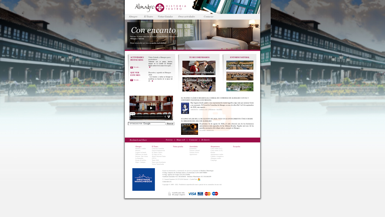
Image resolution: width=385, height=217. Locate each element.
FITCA (154, 158)
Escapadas (236, 146)
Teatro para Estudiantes (159, 162)
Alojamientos (215, 146)
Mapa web (181, 139)
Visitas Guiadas (165, 16)
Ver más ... (137, 67)
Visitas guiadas (178, 146)
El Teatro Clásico (157, 152)
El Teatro (148, 16)
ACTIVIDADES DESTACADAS (137, 58)
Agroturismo (193, 154)
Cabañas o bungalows (217, 156)
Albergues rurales (216, 158)
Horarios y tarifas (140, 148)
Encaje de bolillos (140, 160)
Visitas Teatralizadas (158, 164)
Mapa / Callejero (140, 162)
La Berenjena (139, 158)
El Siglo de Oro (157, 154)
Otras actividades (186, 16)
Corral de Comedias (158, 148)
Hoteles (213, 152)
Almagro (133, 16)
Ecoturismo (192, 148)
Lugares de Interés (140, 152)
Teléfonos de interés (141, 154)
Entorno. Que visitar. (141, 156)
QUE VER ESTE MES (135, 73)
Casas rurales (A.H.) (217, 150)
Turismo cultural (194, 150)
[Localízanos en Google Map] (199, 179)
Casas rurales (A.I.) (216, 148)
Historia (137, 150)
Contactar (208, 16)
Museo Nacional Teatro (159, 156)
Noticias (169, 139)
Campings (214, 160)
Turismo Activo (194, 152)
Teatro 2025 (155, 160)
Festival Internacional (158, 150)
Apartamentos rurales (217, 154)
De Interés (205, 139)
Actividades (193, 146)
